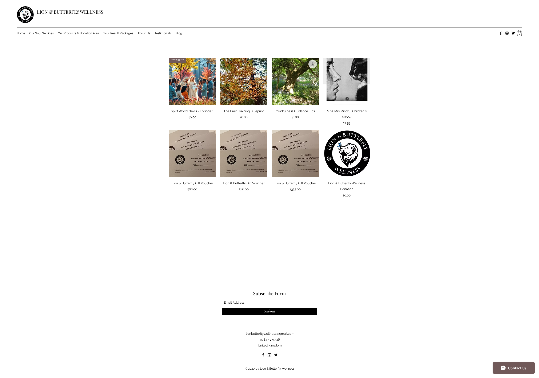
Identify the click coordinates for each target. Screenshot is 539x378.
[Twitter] (513, 33)
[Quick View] (244, 81)
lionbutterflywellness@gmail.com (270, 334)
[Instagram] (507, 33)
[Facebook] (501, 33)
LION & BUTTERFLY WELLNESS (70, 12)
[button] (519, 33)
